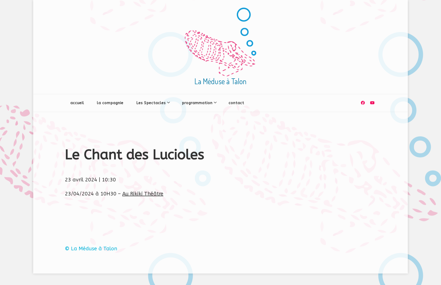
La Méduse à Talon (220, 81)
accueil (77, 103)
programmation (197, 103)
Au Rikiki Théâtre (142, 194)
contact (236, 103)
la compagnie (110, 103)
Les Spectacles (151, 103)
